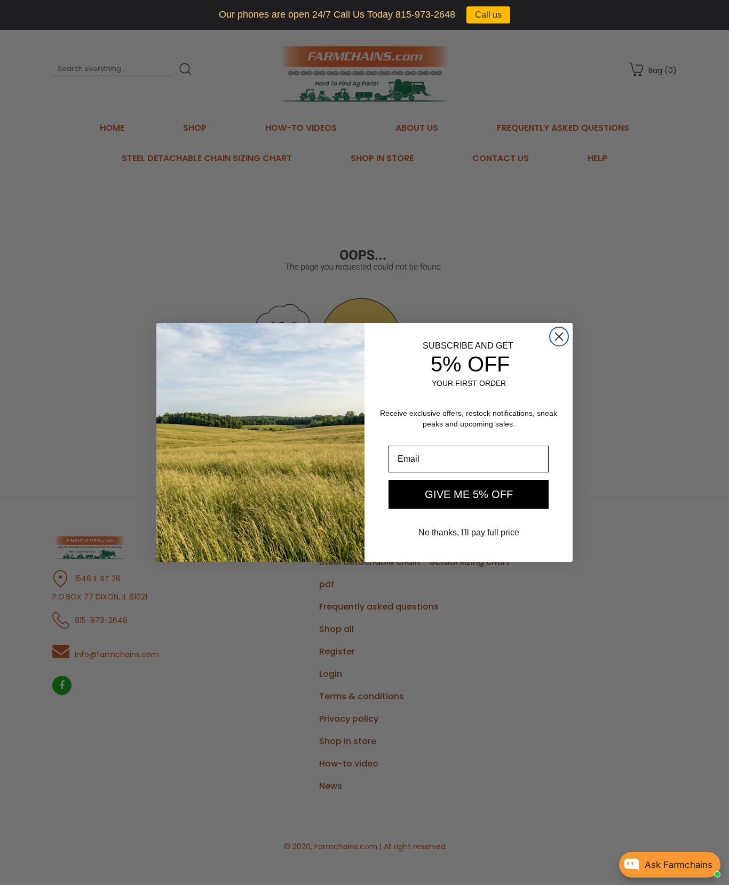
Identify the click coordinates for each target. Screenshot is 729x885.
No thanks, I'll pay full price (468, 532)
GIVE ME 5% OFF (469, 494)
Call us (488, 14)
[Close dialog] (559, 336)
